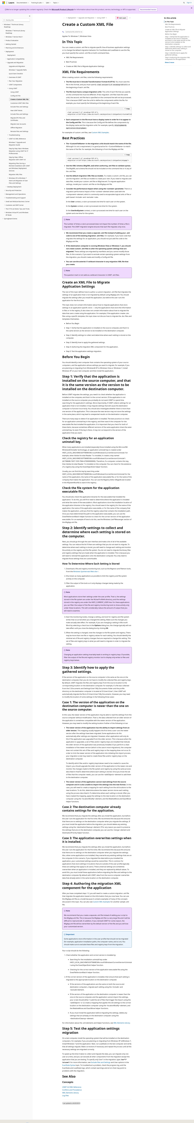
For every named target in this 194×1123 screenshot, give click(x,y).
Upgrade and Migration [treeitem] (17, 66)
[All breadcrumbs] (64, 17)
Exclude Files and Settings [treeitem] (19, 107)
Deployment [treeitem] (11, 55)
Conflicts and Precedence (72, 1090)
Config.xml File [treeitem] (15, 96)
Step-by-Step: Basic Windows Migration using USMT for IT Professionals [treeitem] (18, 151)
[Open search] (184, 3)
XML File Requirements (173, 24)
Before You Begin (171, 34)
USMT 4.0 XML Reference (71, 1087)
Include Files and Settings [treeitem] (19, 114)
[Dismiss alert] (191, 8)
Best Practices (169, 27)
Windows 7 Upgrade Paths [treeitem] (18, 70)
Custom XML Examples (100, 132)
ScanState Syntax (68, 1065)
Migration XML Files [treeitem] (15, 174)
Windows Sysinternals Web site (85, 571)
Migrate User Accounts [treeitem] (18, 124)
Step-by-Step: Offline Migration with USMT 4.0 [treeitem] (17, 158)
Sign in (189, 3)
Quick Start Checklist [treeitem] (16, 74)
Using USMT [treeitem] (15, 92)
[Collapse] (29, 16)
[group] (99, 113)
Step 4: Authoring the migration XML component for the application (177, 58)
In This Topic (169, 22)
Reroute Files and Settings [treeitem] (19, 131)
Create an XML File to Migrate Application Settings (175, 30)
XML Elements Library (121, 1023)
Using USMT (101, 18)
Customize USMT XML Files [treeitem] (20, 103)
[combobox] (16, 20)
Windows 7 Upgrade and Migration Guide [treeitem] (17, 143)
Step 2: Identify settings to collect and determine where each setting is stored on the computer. (178, 48)
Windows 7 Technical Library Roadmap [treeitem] (15, 32)
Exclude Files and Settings (100, 1062)
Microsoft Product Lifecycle (62, 9)
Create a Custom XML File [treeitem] (19, 99)
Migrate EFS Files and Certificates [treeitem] (18, 119)
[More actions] (130, 17)
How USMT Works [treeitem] (16, 110)
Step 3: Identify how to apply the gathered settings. (176, 54)
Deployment (72, 18)
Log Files (65, 1095)
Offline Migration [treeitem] (16, 128)
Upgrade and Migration (86, 18)
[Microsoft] (3, 2)
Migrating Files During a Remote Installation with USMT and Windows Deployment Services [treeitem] (19, 167)
